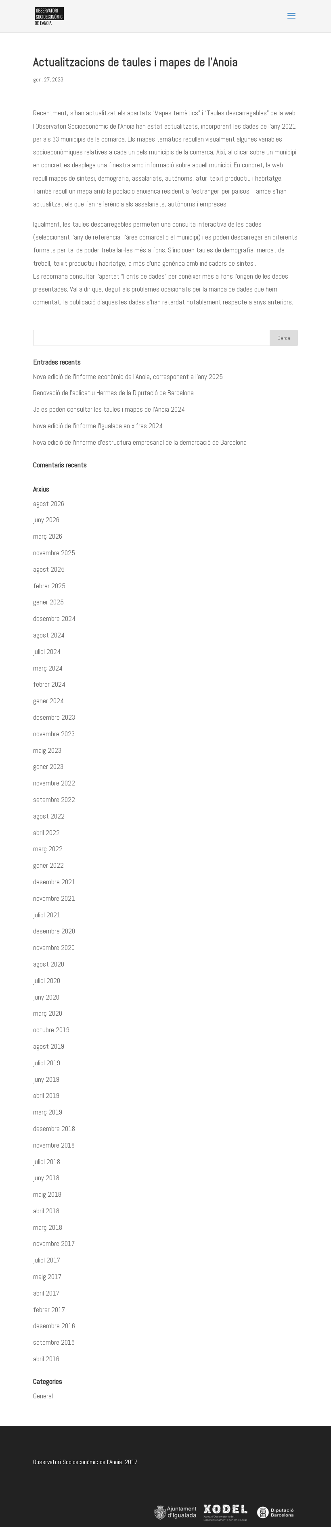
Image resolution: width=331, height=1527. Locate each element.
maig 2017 (47, 1276)
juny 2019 (46, 1079)
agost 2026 (48, 503)
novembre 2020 (54, 947)
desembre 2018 (54, 1128)
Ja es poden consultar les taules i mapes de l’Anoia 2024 (109, 409)
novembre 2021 (54, 898)
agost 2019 (48, 1046)
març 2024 (48, 668)
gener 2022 (48, 865)
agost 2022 (49, 816)
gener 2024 (48, 700)
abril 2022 (46, 832)
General (43, 1396)
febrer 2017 (49, 1309)
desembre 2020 (54, 931)
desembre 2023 (54, 717)
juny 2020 (46, 997)
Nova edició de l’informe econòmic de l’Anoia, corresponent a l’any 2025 (128, 376)
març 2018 (47, 1227)
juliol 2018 (46, 1161)
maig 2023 (47, 750)
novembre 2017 (54, 1243)
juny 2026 (46, 519)
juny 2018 (46, 1177)
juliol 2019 (46, 1062)
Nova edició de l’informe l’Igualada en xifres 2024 (98, 425)
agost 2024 (49, 635)
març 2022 (48, 848)
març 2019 (47, 1112)
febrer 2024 (49, 684)
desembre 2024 (54, 618)
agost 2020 (48, 964)
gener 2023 (48, 766)
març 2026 (47, 536)
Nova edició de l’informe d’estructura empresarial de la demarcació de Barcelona (140, 442)
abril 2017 (46, 1293)
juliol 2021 (47, 914)
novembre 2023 (54, 733)
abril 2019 (46, 1095)
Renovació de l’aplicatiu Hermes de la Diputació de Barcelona (113, 392)
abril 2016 (46, 1358)
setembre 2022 (54, 799)
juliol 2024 (47, 651)
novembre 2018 (54, 1145)
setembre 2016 (54, 1342)
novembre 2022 (54, 783)
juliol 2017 (46, 1260)
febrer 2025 (49, 585)
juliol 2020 (46, 980)
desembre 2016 (54, 1325)
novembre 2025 (54, 552)
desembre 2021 (54, 881)
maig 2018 (47, 1194)
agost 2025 (49, 569)
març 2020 (47, 1013)
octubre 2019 (51, 1029)
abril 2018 (46, 1210)
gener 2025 (48, 602)
